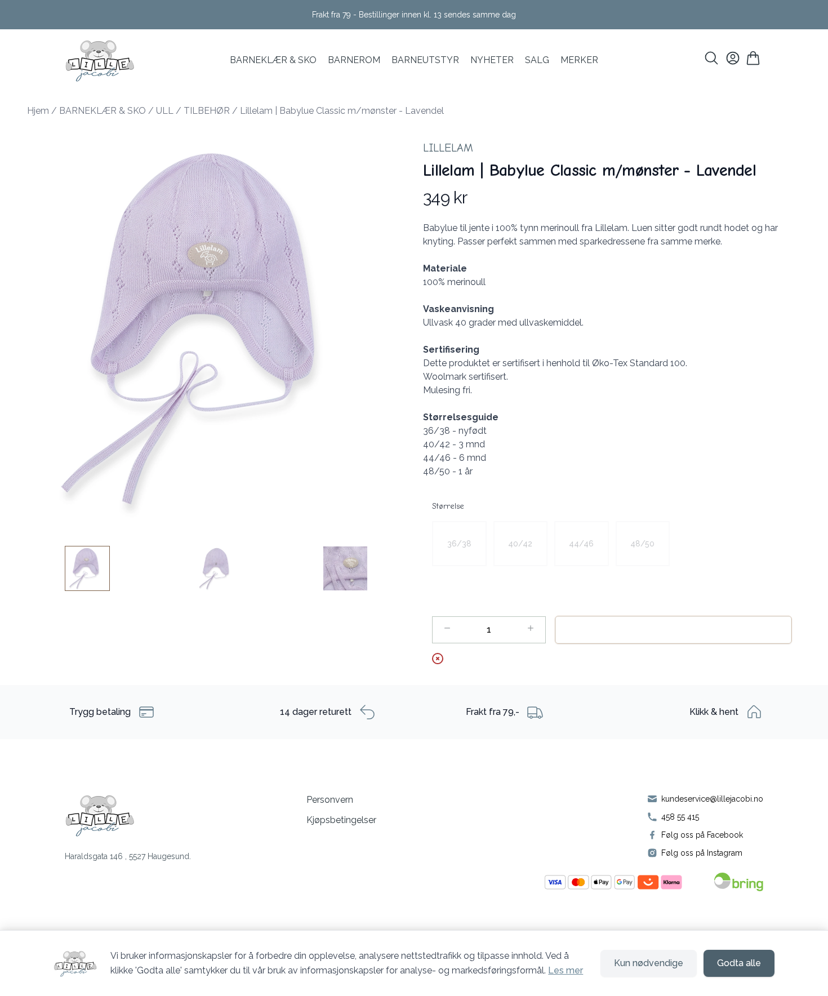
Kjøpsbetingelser (341, 820)
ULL (164, 110)
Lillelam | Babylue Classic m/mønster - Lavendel (342, 110)
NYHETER (492, 60)
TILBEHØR (207, 110)
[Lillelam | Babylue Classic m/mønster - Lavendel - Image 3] (345, 568)
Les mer (565, 970)
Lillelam (448, 147)
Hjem (38, 110)
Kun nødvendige (648, 963)
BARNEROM (354, 60)
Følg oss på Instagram (701, 852)
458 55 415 (680, 816)
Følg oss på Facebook (702, 834)
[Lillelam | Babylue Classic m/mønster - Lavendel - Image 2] (216, 568)
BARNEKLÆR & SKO (273, 60)
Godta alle (739, 963)
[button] (216, 329)
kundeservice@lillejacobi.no (712, 798)
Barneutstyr (425, 60)
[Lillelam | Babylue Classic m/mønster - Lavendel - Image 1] (87, 568)
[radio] (459, 543)
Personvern (329, 799)
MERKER (579, 60)
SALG (537, 60)
